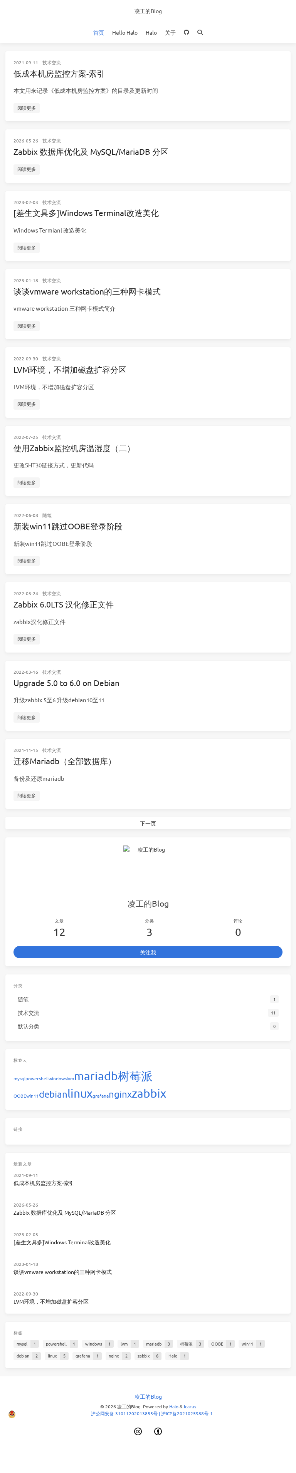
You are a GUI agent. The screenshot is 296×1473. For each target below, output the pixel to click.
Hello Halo (125, 32)
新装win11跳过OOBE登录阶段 (68, 526)
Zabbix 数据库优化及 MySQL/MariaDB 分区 (90, 151)
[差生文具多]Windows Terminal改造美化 (86, 213)
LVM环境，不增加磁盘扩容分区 (69, 369)
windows (58, 1078)
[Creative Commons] (138, 1431)
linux (79, 1093)
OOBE (19, 1096)
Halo (151, 32)
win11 (32, 1096)
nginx (120, 1094)
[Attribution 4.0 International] (158, 1431)
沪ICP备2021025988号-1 (187, 1413)
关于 (170, 32)
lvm (70, 1078)
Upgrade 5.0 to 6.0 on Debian (66, 683)
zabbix (149, 1093)
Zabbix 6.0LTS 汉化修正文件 (63, 604)
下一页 (148, 823)
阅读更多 (26, 108)
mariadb (96, 1076)
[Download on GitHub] (186, 32)
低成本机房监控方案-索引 (59, 73)
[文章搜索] (200, 32)
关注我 (148, 952)
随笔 (47, 515)
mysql (19, 1078)
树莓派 (135, 1076)
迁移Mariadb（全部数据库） (64, 761)
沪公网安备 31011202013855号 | (126, 1413)
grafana (100, 1096)
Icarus (190, 1406)
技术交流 (51, 62)
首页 (98, 32)
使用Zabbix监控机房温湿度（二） (74, 448)
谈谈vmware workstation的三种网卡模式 (87, 291)
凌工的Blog (148, 10)
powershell (37, 1078)
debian (53, 1094)
